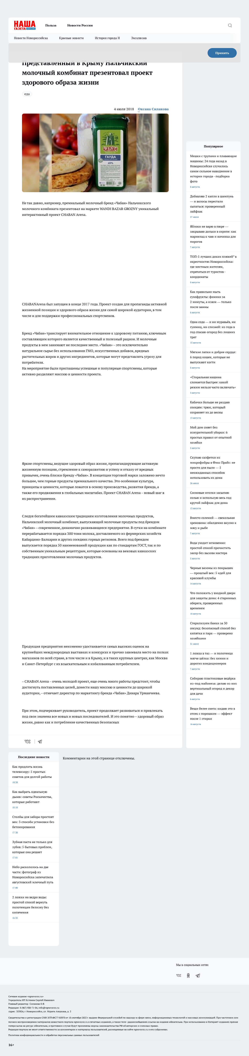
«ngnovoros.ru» (35, 996)
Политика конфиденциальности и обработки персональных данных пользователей (53, 1035)
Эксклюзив (139, 38)
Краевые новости (71, 38)
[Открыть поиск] (230, 25)
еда (27, 94)
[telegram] (41, 741)
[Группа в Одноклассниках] (188, 975)
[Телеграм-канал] (198, 975)
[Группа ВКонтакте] (178, 975)
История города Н (107, 38)
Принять (222, 53)
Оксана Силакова (153, 109)
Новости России (80, 25)
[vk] (28, 741)
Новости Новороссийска (31, 38)
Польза (50, 25)
